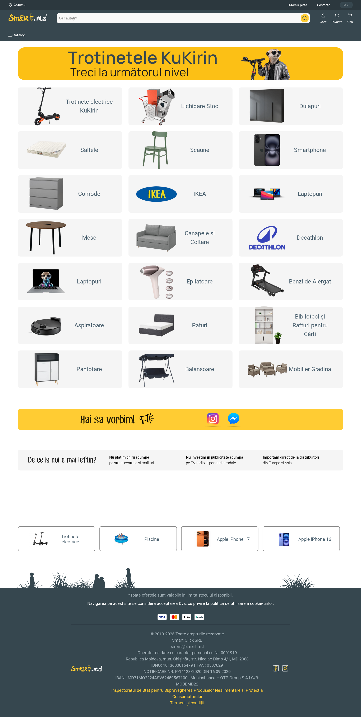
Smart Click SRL (32, 714)
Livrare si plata (297, 5)
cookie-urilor (261, 603)
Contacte (323, 5)
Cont (323, 22)
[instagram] (285, 668)
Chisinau (19, 5)
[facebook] (276, 668)
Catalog (19, 35)
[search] (305, 18)
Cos (350, 22)
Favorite (337, 22)
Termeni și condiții (187, 702)
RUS (346, 5)
